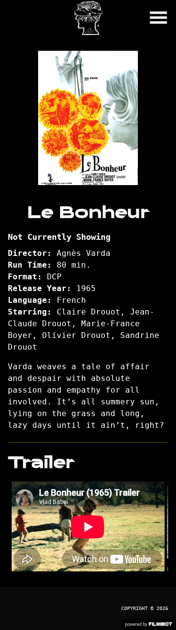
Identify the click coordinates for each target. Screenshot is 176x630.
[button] (158, 17)
